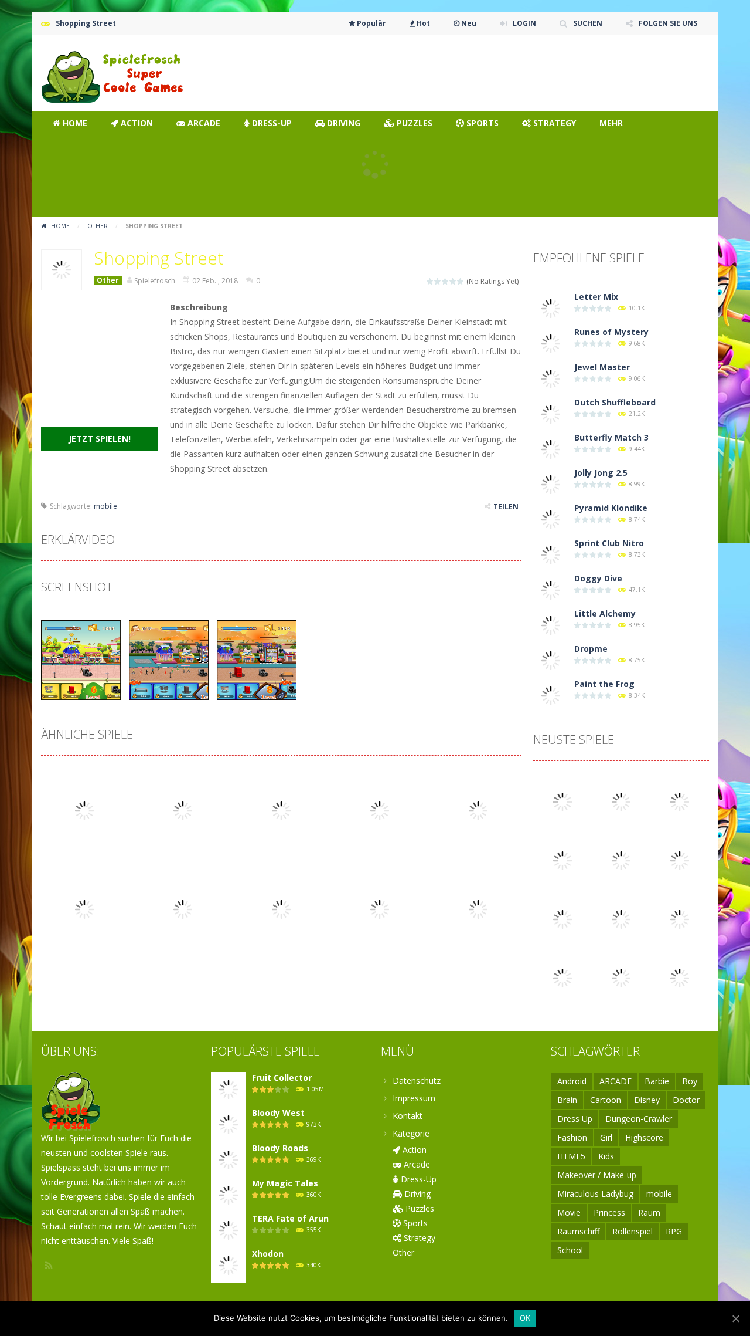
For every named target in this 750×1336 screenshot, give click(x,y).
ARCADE (615, 1081)
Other (97, 226)
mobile (105, 506)
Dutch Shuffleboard (615, 402)
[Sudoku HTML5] (621, 918)
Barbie (657, 1081)
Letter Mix (596, 296)
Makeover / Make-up (596, 1175)
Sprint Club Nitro (609, 543)
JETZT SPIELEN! (100, 438)
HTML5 (571, 1156)
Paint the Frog (604, 683)
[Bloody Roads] (228, 1159)
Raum (649, 1212)
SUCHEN (587, 23)
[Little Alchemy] (550, 624)
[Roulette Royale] (679, 859)
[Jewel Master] (550, 378)
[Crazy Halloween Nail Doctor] (562, 918)
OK (525, 1318)
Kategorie (411, 1133)
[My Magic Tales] (228, 1194)
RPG (674, 1231)
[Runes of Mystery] (550, 343)
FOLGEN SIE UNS (668, 23)
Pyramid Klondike (610, 507)
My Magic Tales (285, 1183)
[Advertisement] (495, 70)
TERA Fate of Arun (290, 1218)
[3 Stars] (445, 281)
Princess (609, 1212)
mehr (611, 122)
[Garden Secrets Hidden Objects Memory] (679, 977)
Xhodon (268, 1253)
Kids (606, 1156)
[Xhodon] (228, 1264)
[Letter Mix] (550, 307)
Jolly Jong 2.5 (601, 472)
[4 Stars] (453, 281)
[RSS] (50, 1265)
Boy (689, 1081)
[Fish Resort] (679, 918)
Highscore (644, 1137)
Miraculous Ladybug (595, 1193)
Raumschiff (578, 1231)
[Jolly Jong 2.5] (550, 483)
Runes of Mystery (611, 331)
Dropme (591, 648)
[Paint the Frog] (550, 695)
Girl (606, 1137)
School (570, 1250)
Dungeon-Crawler (638, 1118)
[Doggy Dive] (550, 589)
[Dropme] (550, 659)
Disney (647, 1099)
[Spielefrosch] (114, 72)
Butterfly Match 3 (611, 437)
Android (572, 1081)
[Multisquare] (621, 859)
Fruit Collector (282, 1077)
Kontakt (407, 1115)
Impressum (414, 1098)
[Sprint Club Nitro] (550, 554)
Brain (567, 1099)
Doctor (686, 1099)
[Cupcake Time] (562, 859)
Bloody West (278, 1112)
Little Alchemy (605, 613)
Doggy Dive (598, 578)
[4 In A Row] (562, 801)
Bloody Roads (280, 1148)
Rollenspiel (632, 1231)
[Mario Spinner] (621, 801)
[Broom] (679, 801)
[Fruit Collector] (228, 1088)
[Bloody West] (228, 1123)
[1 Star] (430, 281)
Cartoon (605, 1099)
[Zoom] (81, 659)
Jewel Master (602, 367)
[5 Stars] (461, 281)
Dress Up (574, 1118)
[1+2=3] (562, 977)
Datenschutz (417, 1080)
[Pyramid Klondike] (550, 519)
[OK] (735, 1318)
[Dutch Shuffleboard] (550, 413)
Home (60, 226)
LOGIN (524, 23)
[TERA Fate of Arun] (228, 1229)
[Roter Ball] (621, 977)
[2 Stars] (438, 281)
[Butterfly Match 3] (550, 448)
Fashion (572, 1137)
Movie (569, 1212)
